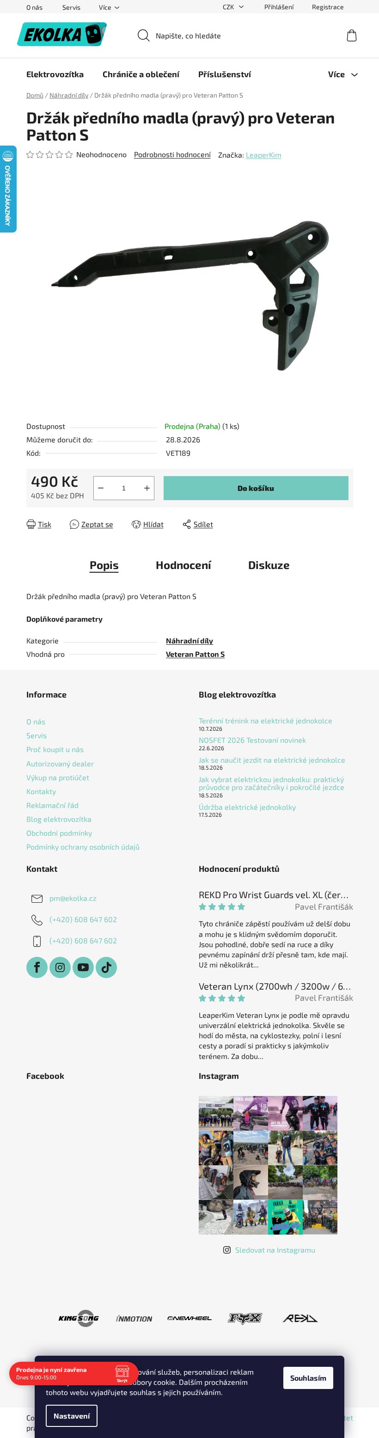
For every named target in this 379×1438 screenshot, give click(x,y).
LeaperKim (263, 154)
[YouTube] (83, 967)
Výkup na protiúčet (57, 777)
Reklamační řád (52, 805)
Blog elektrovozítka (59, 818)
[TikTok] (106, 967)
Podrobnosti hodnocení (172, 154)
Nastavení (72, 1415)
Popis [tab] (104, 564)
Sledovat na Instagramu (275, 1249)
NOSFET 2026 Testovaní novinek (252, 740)
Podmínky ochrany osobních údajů (83, 846)
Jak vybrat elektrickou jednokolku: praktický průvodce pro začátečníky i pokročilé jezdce (271, 783)
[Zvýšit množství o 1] (147, 488)
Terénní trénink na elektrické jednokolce (265, 720)
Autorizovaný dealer (60, 763)
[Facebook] (37, 967)
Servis (71, 7)
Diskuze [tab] (269, 564)
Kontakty (41, 791)
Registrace (328, 7)
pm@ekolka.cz (73, 897)
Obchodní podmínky (59, 832)
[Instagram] (60, 967)
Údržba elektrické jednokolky (247, 807)
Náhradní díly (189, 640)
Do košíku (256, 487)
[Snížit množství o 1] (101, 488)
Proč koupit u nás (55, 749)
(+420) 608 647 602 (83, 919)
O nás (34, 7)
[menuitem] (55, 74)
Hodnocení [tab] (183, 564)
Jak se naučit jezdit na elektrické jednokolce (272, 760)
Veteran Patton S (195, 653)
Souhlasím (308, 1377)
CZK (229, 7)
